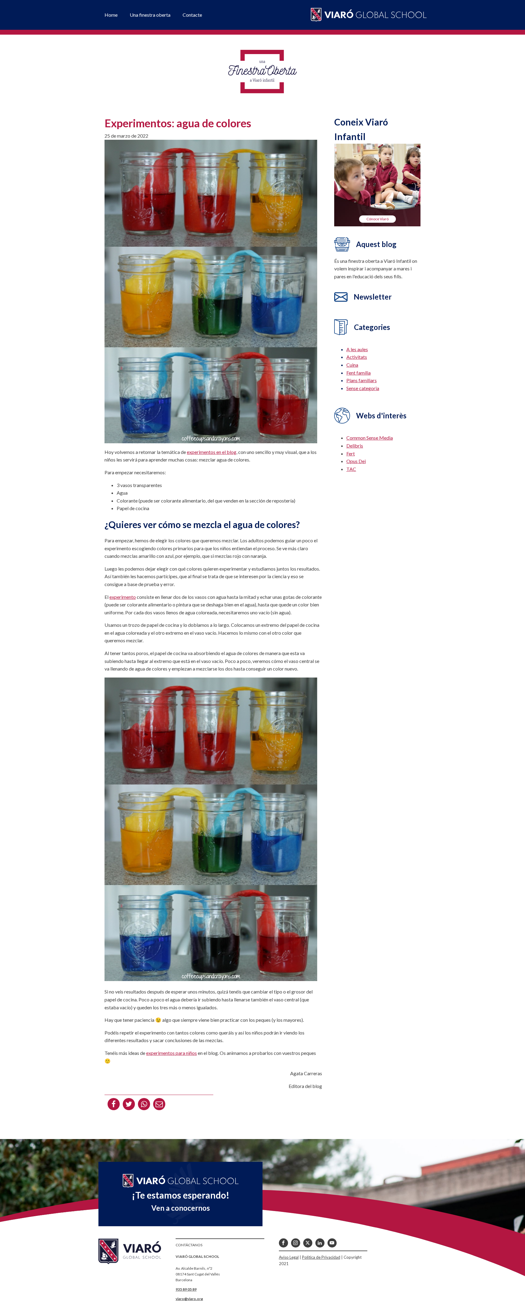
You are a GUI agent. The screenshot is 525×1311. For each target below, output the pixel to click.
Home (111, 15)
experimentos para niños (171, 1053)
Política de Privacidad (321, 1257)
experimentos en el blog (211, 452)
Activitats (356, 357)
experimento (122, 597)
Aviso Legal (289, 1257)
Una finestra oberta (150, 15)
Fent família (358, 373)
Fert (350, 453)
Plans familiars (361, 380)
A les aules (357, 349)
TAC (351, 469)
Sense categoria (362, 388)
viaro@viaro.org (189, 1298)
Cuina (352, 365)
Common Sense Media (369, 438)
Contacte (192, 15)
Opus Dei (356, 461)
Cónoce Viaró (377, 219)
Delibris (354, 445)
